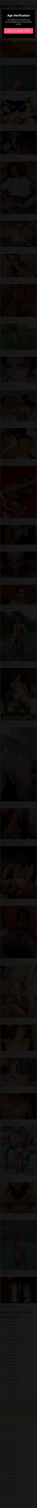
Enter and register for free (19, 31)
